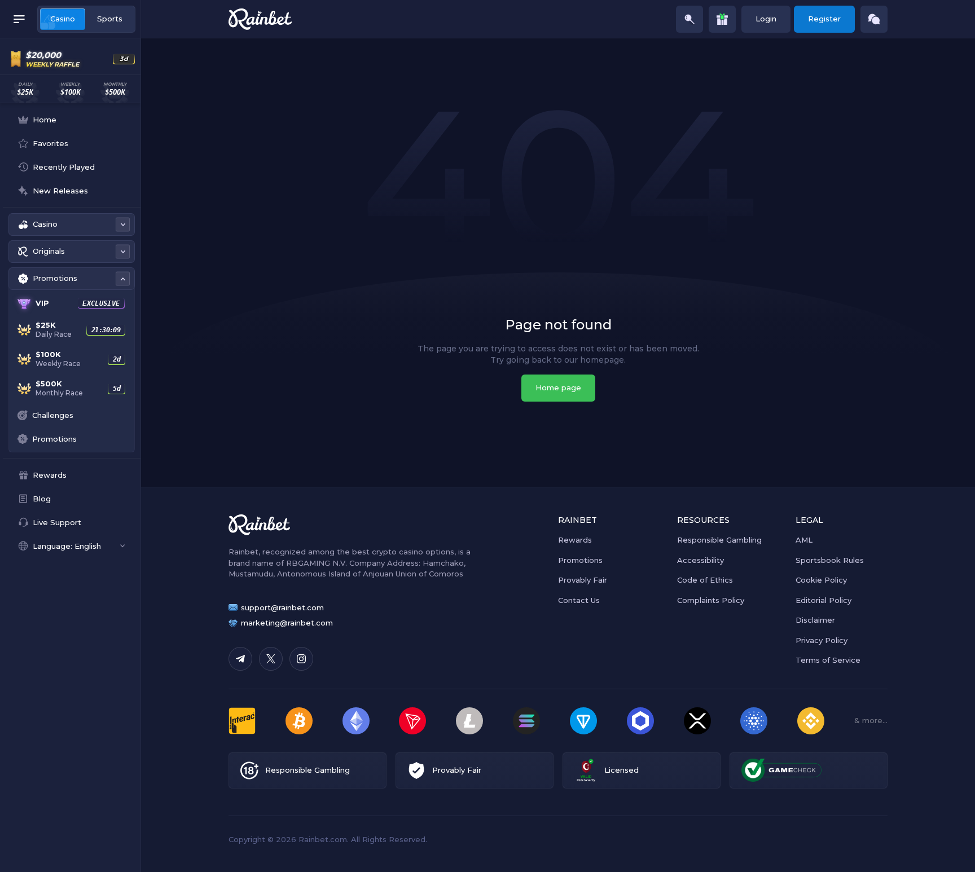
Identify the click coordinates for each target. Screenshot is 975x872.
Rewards (575, 539)
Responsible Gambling (719, 539)
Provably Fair (582, 579)
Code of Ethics (705, 579)
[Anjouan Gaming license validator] (586, 770)
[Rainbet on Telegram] (240, 659)
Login (766, 18)
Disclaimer (815, 619)
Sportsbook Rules (830, 560)
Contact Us (579, 600)
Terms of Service (828, 659)
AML (804, 539)
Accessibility (700, 560)
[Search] (689, 19)
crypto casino (397, 551)
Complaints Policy (710, 600)
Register (824, 18)
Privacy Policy (821, 640)
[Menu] (19, 19)
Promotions (580, 560)
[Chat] (874, 19)
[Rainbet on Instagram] (301, 659)
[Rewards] (722, 19)
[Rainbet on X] (271, 659)
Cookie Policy (821, 579)
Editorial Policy (823, 600)
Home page (558, 387)
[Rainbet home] (260, 19)
